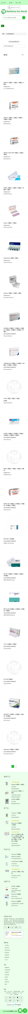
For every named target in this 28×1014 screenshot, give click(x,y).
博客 (6, 984)
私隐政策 (7, 957)
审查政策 (7, 955)
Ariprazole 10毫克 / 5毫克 (11, 258)
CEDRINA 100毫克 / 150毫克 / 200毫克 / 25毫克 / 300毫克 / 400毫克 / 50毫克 (14, 330)
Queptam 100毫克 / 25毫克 (11, 749)
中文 (4, 2)
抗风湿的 (7, 972)
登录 (20, 2)
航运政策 (7, 952)
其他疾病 (7, 974)
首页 (3, 33)
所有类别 (7, 981)
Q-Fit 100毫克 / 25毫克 (10, 644)
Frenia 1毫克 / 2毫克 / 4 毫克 (12, 398)
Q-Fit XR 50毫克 (8, 679)
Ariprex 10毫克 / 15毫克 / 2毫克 (12, 293)
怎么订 (6, 959)
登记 (17, 2)
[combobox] (11, 2)
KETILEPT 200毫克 (9, 539)
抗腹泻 (6, 977)
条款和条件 (7, 950)
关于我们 (7, 945)
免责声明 (7, 947)
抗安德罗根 (7, 970)
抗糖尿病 (7, 967)
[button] (6, 997)
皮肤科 (6, 979)
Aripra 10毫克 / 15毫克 (10, 223)
